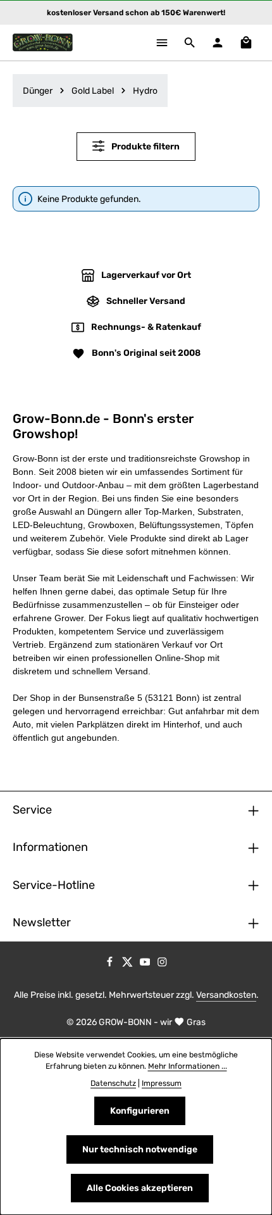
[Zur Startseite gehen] (43, 42)
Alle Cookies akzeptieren (140, 1188)
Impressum (162, 1083)
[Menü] (162, 42)
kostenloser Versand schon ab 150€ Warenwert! (136, 12)
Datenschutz (113, 1083)
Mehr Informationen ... (187, 1066)
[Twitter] (128, 964)
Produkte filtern (144, 146)
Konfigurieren (140, 1110)
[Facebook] (110, 964)
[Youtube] (146, 964)
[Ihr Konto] (217, 42)
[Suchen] (189, 42)
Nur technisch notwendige (139, 1149)
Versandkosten (226, 995)
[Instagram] (162, 964)
